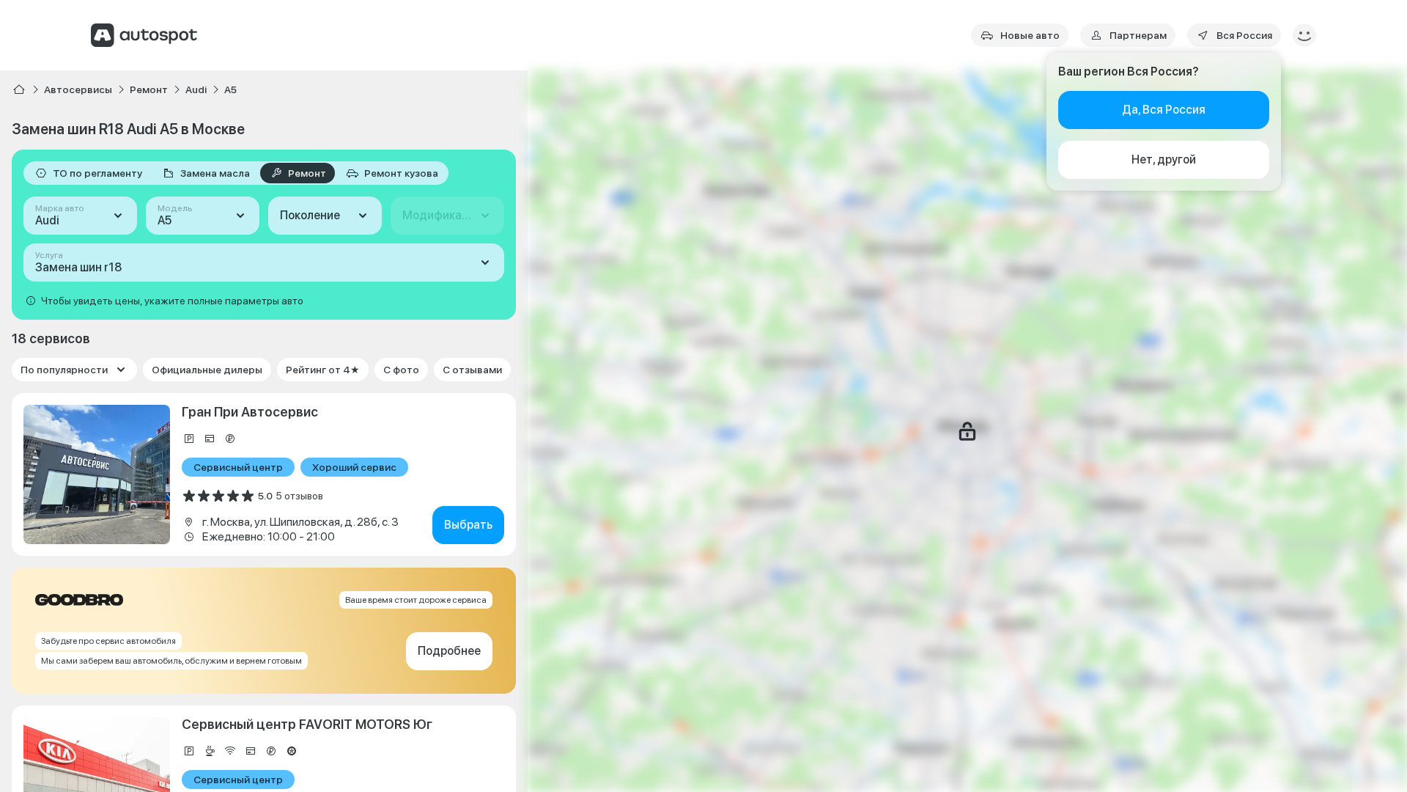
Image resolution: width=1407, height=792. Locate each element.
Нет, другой (1163, 159)
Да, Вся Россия (1163, 110)
